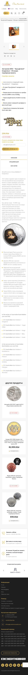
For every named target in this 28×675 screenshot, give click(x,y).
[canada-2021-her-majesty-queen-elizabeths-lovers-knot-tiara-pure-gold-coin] (14, 437)
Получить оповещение (10, 149)
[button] (4, 46)
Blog (17, 8)
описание (14, 158)
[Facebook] (5, 56)
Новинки (3, 587)
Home (2, 18)
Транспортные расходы (7, 603)
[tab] (14, 158)
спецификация (14, 162)
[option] (14, 32)
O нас (2, 585)
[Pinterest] (11, 56)
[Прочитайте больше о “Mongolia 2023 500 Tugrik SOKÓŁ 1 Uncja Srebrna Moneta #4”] (11, 418)
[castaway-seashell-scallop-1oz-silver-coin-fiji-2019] (14, 508)
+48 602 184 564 (9, 620)
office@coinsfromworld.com (13, 624)
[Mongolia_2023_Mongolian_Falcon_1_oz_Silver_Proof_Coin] (14, 402)
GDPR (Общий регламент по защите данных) (12, 608)
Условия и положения (6, 601)
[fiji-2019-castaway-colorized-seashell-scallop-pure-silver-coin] (14, 473)
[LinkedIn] (14, 56)
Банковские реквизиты (10, 653)
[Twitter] (8, 56)
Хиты (2, 592)
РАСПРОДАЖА (5, 589)
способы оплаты (5, 606)
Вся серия (14, 166)
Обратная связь (22, 8)
